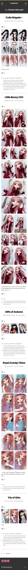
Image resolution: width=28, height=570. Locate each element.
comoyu (12, 80)
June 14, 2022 (10, 21)
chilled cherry (6, 80)
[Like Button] (2, 27)
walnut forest (20, 88)
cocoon (5, 347)
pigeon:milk (14, 352)
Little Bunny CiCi (14, 97)
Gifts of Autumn (14, 311)
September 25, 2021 (10, 315)
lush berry (11, 302)
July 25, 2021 (10, 366)
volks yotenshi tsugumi (11, 88)
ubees (16, 302)
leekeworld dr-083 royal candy (10, 83)
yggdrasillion (18, 78)
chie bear (10, 535)
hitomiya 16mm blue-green (18, 535)
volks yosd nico (7, 304)
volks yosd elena (15, 86)
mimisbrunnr (12, 78)
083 (4, 301)
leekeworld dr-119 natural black (10, 350)
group (7, 78)
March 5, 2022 (9, 100)
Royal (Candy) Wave (14, 362)
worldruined (14, 3)
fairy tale (17, 80)
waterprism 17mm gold (8, 89)
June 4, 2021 (10, 501)
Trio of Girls (14, 497)
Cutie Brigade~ (14, 17)
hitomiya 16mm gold (17, 81)
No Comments (19, 21)
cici (4, 78)
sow (18, 352)
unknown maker (7, 86)
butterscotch (13, 345)
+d (4, 535)
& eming (5, 345)
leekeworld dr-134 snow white (19, 84)
